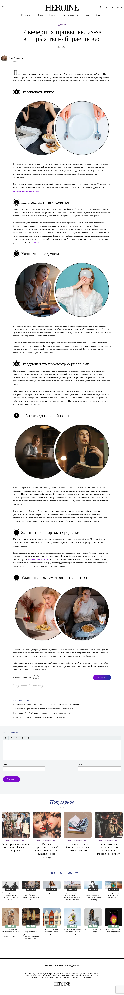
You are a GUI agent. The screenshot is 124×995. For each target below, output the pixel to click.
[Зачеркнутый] (17, 738)
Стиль (40, 15)
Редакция (74, 966)
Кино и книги (20, 841)
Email (81, 765)
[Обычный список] (22, 738)
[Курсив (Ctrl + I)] (11, 738)
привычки (37, 686)
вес (16, 686)
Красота (53, 15)
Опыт (87, 15)
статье (36, 242)
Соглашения (61, 966)
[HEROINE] (62, 8)
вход (106, 8)
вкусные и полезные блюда (26, 190)
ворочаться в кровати (38, 559)
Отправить (11, 779)
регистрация (117, 8)
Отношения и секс (71, 15)
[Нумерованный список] (28, 738)
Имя (5, 765)
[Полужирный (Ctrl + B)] (6, 738)
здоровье (25, 686)
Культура (100, 15)
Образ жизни (26, 15)
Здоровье (62, 25)
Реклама (49, 966)
